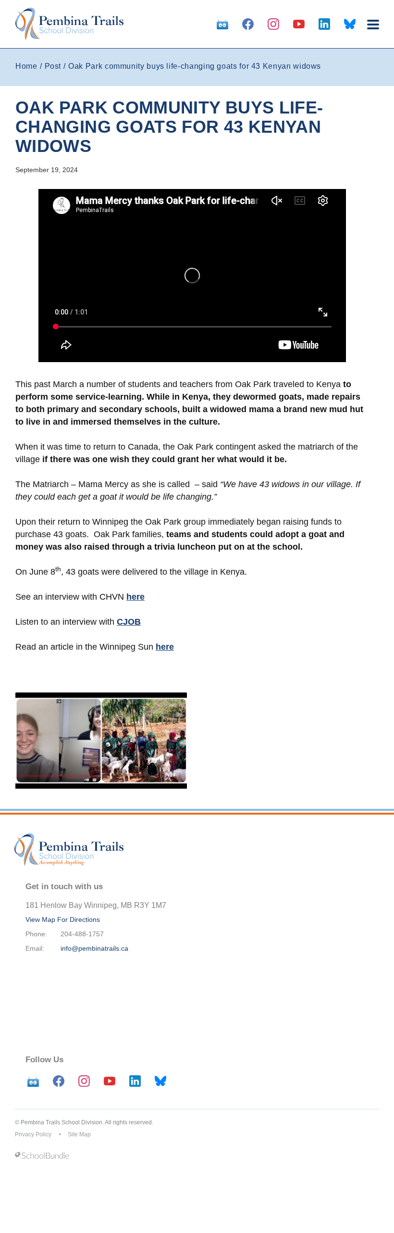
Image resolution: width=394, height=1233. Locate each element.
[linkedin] (324, 24)
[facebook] (248, 24)
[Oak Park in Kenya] (101, 740)
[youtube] (299, 24)
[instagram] (273, 24)
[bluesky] (350, 24)
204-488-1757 (82, 934)
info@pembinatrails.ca (94, 948)
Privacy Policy (33, 1134)
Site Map (79, 1134)
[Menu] (373, 24)
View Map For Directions (62, 919)
